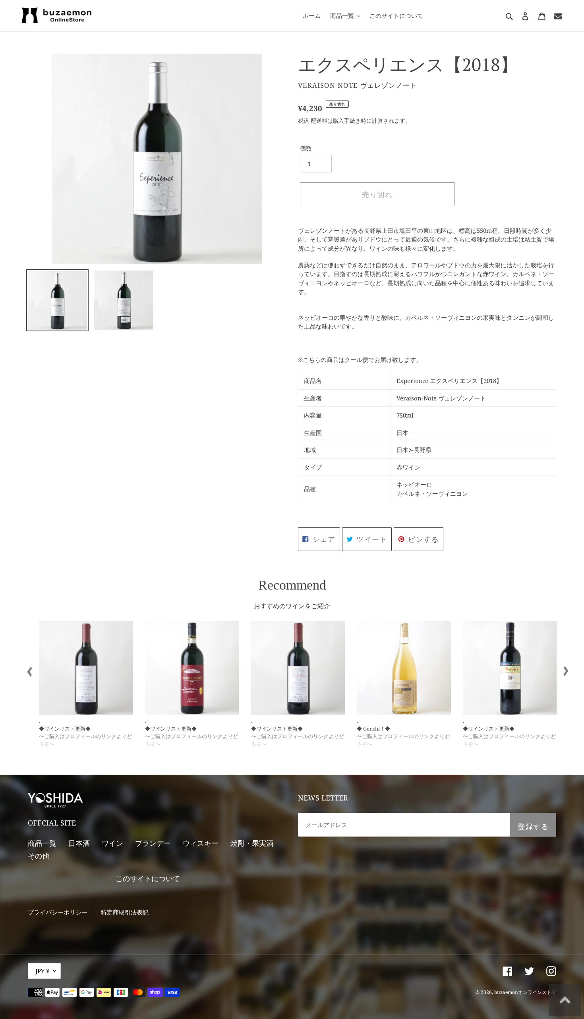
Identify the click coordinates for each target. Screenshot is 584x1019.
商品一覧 (42, 843)
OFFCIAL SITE (52, 823)
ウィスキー (201, 843)
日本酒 (79, 843)
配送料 (319, 120)
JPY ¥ (42, 971)
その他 (38, 855)
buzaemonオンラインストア (525, 992)
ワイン (112, 843)
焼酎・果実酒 (251, 843)
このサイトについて (148, 878)
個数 (306, 148)
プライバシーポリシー (57, 912)
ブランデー (153, 843)
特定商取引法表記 (125, 912)
